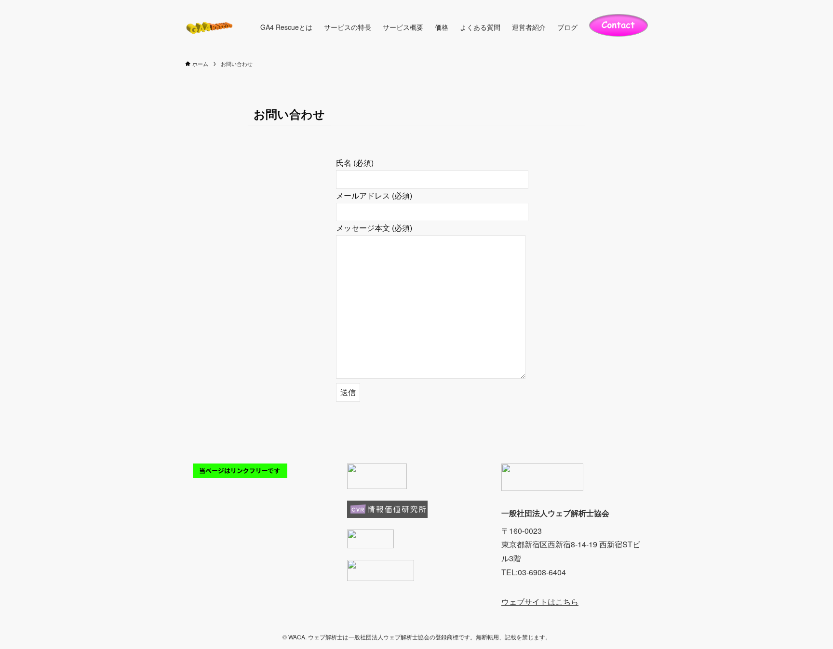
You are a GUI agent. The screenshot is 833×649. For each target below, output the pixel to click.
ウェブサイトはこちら (539, 601)
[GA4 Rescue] (210, 27)
